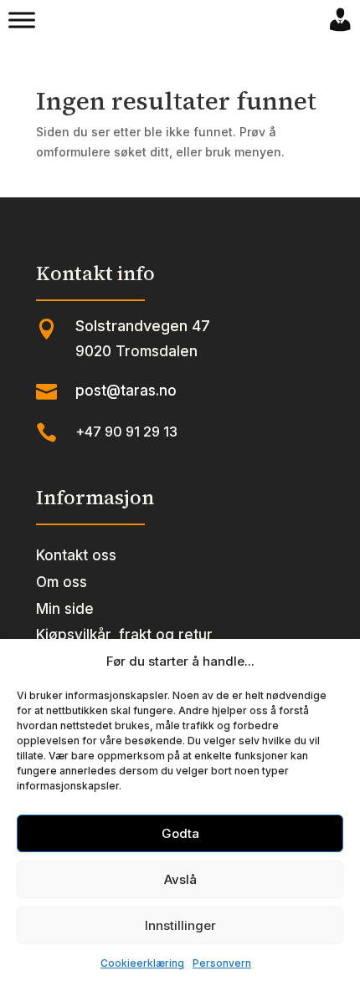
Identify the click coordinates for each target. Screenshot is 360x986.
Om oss (61, 582)
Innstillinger (180, 925)
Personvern (222, 963)
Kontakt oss (76, 555)
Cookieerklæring (142, 963)
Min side (65, 608)
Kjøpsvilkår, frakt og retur (124, 634)
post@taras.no (126, 390)
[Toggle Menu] (21, 20)
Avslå (180, 879)
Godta (180, 833)
